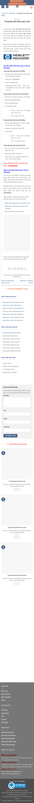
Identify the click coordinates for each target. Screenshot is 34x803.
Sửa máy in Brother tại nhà (11, 333)
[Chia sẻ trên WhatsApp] (9, 268)
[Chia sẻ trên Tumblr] (24, 268)
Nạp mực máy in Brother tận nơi (13, 302)
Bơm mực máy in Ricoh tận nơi (13, 314)
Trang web (6, 427)
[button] (2, 6)
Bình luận (6, 395)
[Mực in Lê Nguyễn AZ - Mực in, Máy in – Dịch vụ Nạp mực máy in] (17, 6)
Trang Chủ (4, 13)
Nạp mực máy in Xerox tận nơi (13, 320)
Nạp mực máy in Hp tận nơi (12, 305)
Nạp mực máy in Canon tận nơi (13, 308)
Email (5, 419)
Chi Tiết (17, 489)
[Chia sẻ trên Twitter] (15, 268)
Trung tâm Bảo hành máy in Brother (17, 575)
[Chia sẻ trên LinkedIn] (21, 268)
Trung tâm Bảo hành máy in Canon (17, 527)
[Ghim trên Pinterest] (18, 268)
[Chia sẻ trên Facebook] (12, 268)
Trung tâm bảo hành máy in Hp (17, 481)
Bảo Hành (12, 13)
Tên (4, 410)
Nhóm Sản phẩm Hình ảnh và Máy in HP (17, 203)
